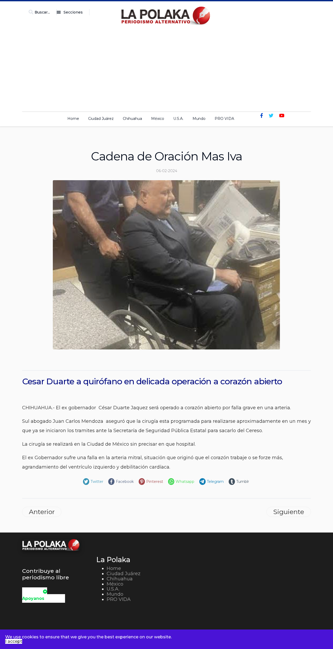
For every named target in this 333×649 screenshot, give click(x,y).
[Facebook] (261, 116)
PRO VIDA (224, 118)
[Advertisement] (166, 66)
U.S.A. (178, 118)
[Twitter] (271, 116)
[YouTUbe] (281, 116)
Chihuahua (132, 118)
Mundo (199, 118)
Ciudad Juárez (101, 118)
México (157, 118)
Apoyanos (33, 598)
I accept (13, 641)
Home (73, 118)
